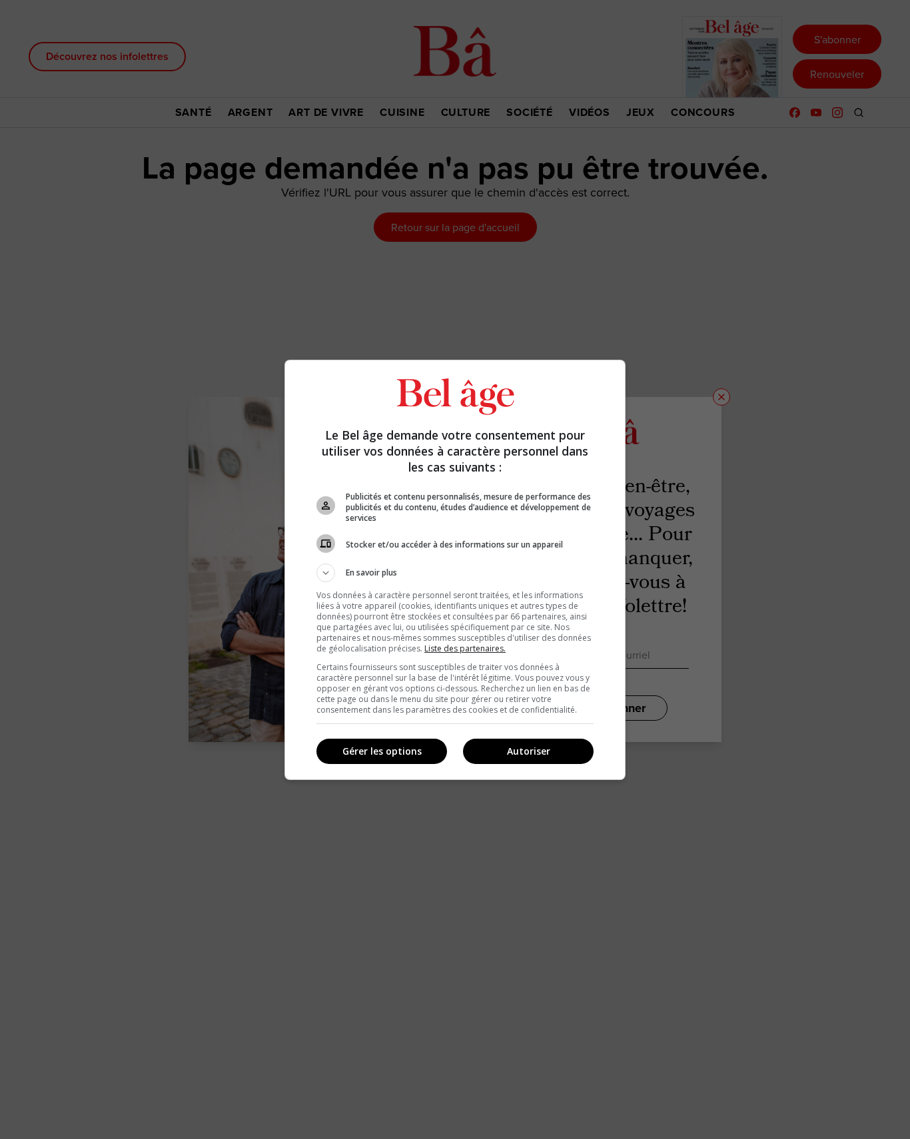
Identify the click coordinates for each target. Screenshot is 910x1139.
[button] (455, 573)
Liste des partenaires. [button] (465, 648)
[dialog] (455, 570)
